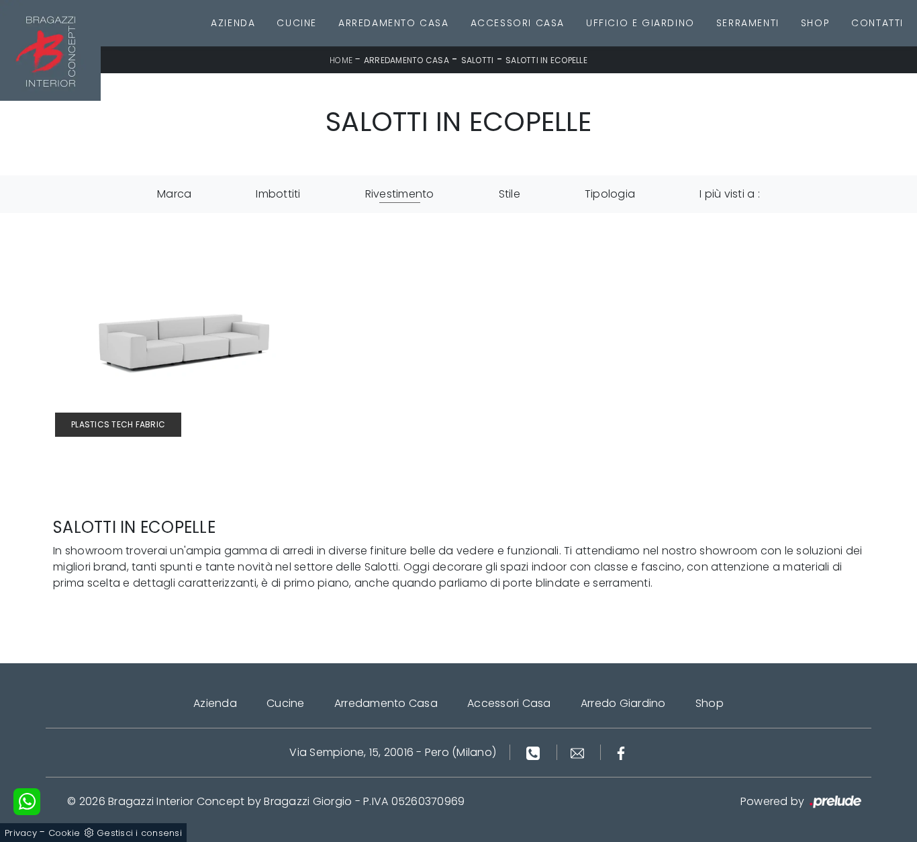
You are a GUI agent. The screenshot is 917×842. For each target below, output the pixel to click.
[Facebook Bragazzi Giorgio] (621, 752)
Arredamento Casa (393, 23)
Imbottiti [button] (278, 194)
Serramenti (747, 23)
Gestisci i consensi (139, 833)
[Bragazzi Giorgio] (50, 50)
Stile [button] (509, 194)
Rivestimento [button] (399, 194)
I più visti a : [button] (729, 194)
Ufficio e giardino (640, 23)
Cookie (64, 833)
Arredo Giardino (623, 703)
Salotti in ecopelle (546, 60)
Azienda (233, 23)
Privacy (21, 833)
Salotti (477, 60)
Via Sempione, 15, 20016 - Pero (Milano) (392, 752)
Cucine (297, 23)
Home (341, 60)
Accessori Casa (518, 23)
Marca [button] (174, 194)
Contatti (877, 23)
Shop (815, 23)
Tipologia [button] (610, 194)
